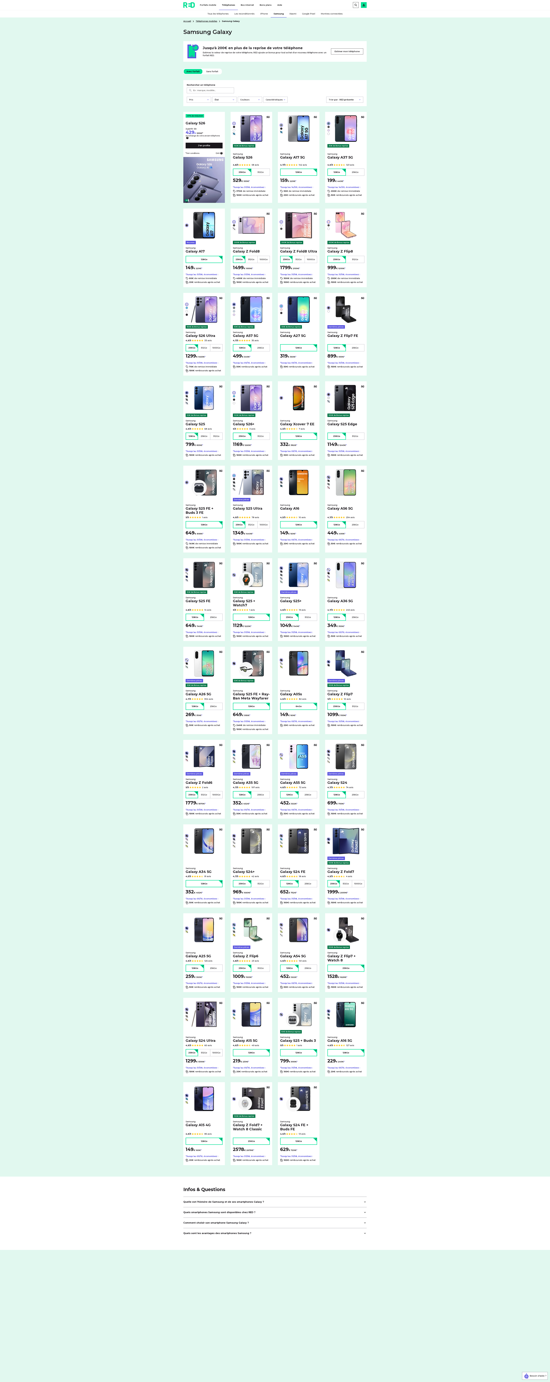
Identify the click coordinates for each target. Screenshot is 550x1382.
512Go (261, 172)
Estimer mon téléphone (347, 51)
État (217, 99)
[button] (364, 5)
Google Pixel (308, 13)
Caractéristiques (274, 99)
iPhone (264, 13)
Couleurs (245, 99)
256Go (242, 172)
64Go (299, 706)
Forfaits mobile (208, 5)
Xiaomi (292, 13)
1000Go (264, 259)
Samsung (279, 13)
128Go (298, 172)
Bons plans (266, 5)
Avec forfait (193, 71)
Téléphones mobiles (206, 21)
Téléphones (228, 5)
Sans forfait (212, 71)
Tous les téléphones (218, 13)
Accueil (187, 21)
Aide (279, 5)
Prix (191, 99)
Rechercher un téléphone (201, 85)
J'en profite (204, 145)
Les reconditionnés (244, 13)
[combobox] (210, 90)
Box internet (247, 5)
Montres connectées (332, 13)
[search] (356, 5)
